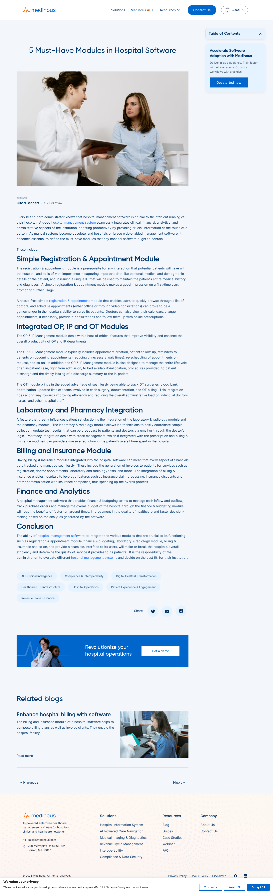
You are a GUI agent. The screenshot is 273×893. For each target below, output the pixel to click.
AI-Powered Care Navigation (121, 831)
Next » (179, 783)
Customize (210, 887)
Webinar (168, 844)
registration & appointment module (75, 301)
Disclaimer (219, 876)
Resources (168, 10)
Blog (165, 825)
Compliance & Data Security (121, 857)
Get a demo (160, 651)
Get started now (228, 82)
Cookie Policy (199, 876)
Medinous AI (140, 10)
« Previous (29, 783)
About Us (207, 825)
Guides (167, 831)
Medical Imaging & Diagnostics (123, 838)
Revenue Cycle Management (121, 844)
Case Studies (172, 838)
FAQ (165, 850)
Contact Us (202, 10)
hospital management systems (94, 557)
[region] (136, 885)
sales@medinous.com (42, 839)
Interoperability (111, 850)
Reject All (234, 887)
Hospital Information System (121, 825)
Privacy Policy (177, 876)
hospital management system (73, 222)
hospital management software (61, 536)
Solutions (118, 10)
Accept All (258, 887)
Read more (25, 756)
